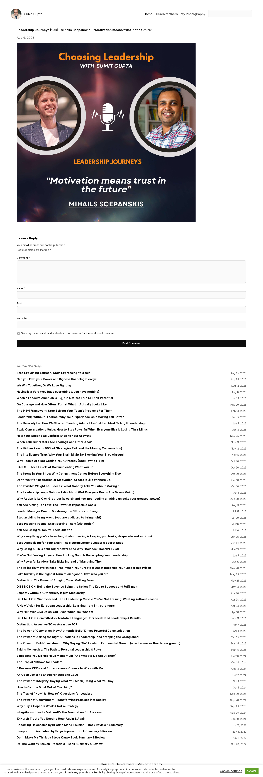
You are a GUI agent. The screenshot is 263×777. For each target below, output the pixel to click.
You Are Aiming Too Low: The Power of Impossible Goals (56, 505)
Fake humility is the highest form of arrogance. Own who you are (62, 574)
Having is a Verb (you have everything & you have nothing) (58, 391)
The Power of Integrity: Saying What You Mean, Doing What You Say (65, 681)
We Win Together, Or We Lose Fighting (44, 385)
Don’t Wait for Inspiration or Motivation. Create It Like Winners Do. (64, 480)
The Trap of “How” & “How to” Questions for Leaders (54, 693)
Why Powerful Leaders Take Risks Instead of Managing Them (60, 561)
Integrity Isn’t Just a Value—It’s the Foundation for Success (59, 712)
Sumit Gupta (33, 14)
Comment (23, 257)
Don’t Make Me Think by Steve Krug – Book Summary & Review (61, 737)
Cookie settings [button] (231, 771)
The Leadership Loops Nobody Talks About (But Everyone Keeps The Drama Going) (75, 492)
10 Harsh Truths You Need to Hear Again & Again (51, 718)
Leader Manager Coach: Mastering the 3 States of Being (57, 511)
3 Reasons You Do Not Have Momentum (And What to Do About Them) (66, 656)
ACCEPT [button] (251, 770)
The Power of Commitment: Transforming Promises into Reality (61, 700)
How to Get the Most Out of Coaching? (44, 687)
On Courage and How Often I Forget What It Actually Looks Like (62, 404)
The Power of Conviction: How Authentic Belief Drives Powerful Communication (73, 630)
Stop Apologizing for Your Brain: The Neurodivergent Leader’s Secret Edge (70, 542)
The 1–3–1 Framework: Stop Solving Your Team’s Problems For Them (64, 410)
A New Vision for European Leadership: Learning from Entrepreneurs (66, 605)
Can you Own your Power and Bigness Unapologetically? (56, 379)
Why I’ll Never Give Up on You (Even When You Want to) (56, 612)
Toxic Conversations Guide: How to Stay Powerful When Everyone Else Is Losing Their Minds (82, 429)
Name (21, 288)
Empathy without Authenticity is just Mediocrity (51, 593)
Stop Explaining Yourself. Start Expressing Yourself (53, 373)
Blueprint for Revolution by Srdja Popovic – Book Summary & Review (64, 731)
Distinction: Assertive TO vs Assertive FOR (47, 624)
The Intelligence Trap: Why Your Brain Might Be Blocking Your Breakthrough (71, 454)
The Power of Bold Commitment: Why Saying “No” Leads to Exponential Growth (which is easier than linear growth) (98, 643)
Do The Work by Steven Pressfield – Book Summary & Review (60, 744)
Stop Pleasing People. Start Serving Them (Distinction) (55, 523)
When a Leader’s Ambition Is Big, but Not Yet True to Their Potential (65, 398)
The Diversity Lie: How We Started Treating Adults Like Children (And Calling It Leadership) (81, 423)
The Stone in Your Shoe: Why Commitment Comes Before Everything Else (69, 473)
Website (22, 318)
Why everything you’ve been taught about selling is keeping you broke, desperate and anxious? (84, 536)
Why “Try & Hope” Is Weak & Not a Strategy (47, 706)
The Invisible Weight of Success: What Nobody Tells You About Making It (68, 486)
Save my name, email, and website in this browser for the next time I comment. (68, 333)
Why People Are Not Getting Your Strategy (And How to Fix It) (60, 461)
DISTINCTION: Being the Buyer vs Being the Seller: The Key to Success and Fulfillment (77, 586)
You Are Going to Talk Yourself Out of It (44, 530)
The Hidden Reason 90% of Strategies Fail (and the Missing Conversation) (69, 448)
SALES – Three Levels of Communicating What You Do (55, 467)
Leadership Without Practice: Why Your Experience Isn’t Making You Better (70, 417)
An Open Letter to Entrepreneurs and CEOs (48, 674)
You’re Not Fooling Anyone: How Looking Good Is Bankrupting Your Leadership (72, 555)
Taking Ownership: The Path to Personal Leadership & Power (60, 649)
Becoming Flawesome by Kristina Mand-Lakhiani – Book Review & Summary (70, 725)
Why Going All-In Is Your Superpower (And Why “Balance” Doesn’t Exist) (68, 549)
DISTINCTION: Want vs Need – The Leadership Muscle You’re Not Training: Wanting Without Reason (87, 599)
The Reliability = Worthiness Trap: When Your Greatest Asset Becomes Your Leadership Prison (84, 568)
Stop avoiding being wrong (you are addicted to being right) (59, 517)
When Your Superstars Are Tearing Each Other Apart (54, 442)
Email (21, 303)
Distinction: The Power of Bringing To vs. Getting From (55, 580)
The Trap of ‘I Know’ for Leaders (39, 662)
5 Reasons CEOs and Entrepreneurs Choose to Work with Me (60, 668)
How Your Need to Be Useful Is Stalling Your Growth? (54, 435)
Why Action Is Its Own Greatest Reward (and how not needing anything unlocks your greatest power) (88, 498)
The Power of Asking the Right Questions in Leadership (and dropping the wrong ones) (78, 637)
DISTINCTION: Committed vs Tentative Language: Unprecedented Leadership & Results (79, 618)
